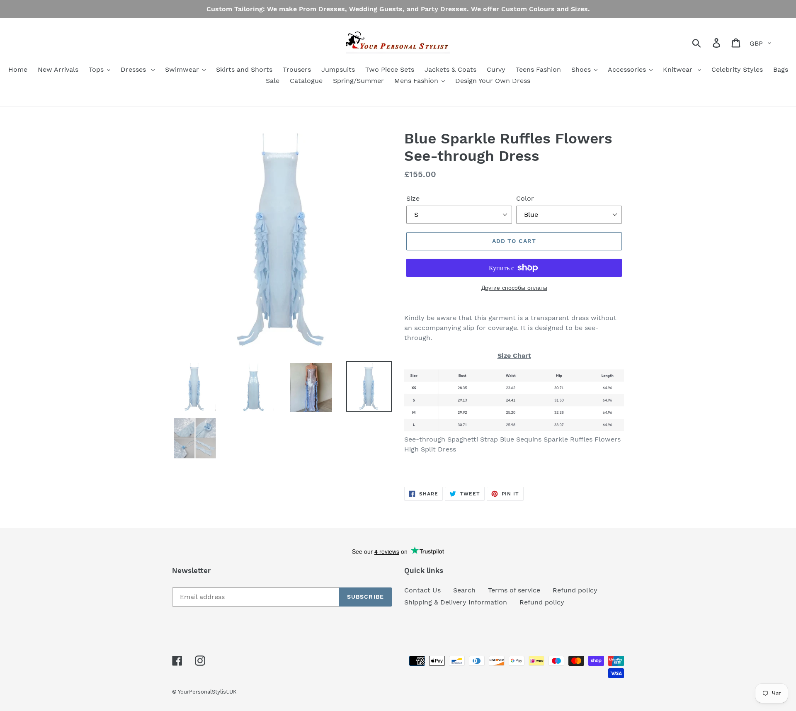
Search (464, 590)
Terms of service (514, 590)
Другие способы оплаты (514, 287)
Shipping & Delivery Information (455, 602)
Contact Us (422, 590)
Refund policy (575, 590)
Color (525, 198)
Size (413, 198)
